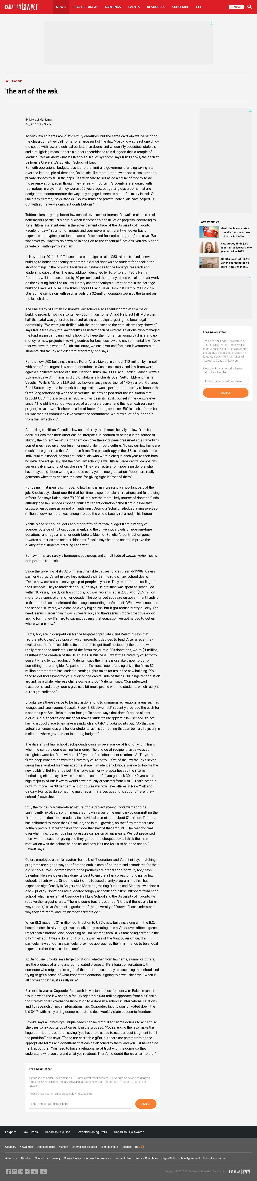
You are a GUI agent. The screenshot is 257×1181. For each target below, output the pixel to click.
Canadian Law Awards (129, 1132)
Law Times (30, 1132)
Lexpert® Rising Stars (92, 1132)
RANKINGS (113, 7)
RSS (138, 1146)
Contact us (41, 1158)
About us (26, 1158)
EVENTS (134, 7)
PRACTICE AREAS (85, 7)
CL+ (199, 7)
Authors (63, 1146)
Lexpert (10, 1132)
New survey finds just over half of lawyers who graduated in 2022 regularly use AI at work (236, 247)
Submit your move (214, 1158)
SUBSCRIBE (180, 7)
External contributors (84, 1146)
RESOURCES (156, 7)
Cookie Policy (72, 1158)
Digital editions (46, 1146)
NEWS (61, 7)
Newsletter (26, 1146)
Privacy (55, 1158)
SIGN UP (146, 1104)
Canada (17, 81)
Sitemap (127, 1146)
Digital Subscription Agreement (181, 1158)
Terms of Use (122, 1158)
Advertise (11, 1158)
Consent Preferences (97, 1158)
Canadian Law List (57, 1132)
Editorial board (109, 1146)
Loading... (236, 7)
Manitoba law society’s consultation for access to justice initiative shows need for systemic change (235, 232)
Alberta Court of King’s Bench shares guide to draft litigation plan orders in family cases (234, 263)
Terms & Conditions (146, 1158)
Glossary (10, 1146)
